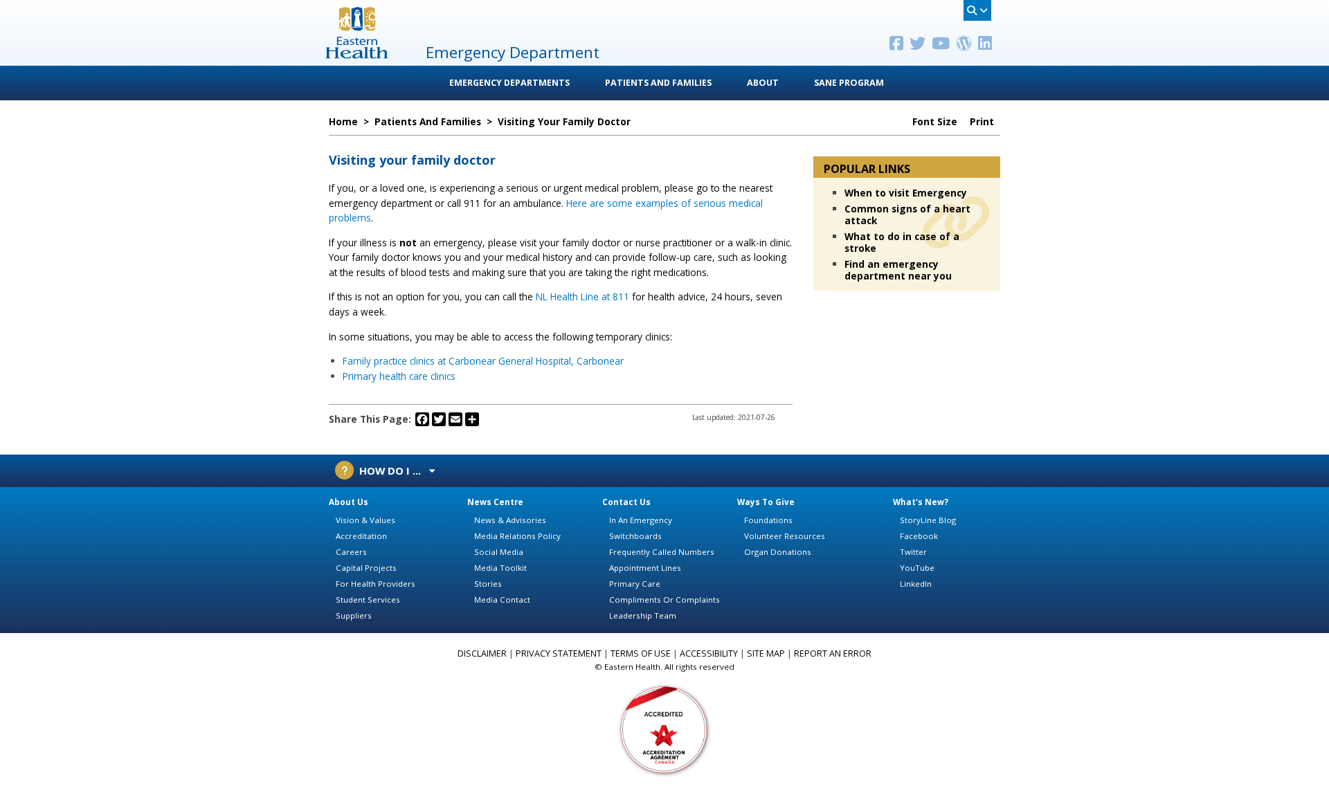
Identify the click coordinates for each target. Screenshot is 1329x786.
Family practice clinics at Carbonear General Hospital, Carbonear (483, 360)
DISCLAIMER (482, 653)
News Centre (495, 502)
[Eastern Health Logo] (356, 54)
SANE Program (849, 83)
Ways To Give (766, 502)
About (763, 83)
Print (983, 122)
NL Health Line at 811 (581, 296)
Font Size (936, 122)
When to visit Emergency (905, 192)
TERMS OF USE (641, 653)
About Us (348, 502)
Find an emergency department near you (898, 269)
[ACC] (664, 729)
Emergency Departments (509, 83)
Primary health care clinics (399, 376)
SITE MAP (766, 653)
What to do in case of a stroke (901, 242)
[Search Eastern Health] (977, 10)
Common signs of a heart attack (907, 214)
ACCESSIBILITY (709, 653)
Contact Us (626, 502)
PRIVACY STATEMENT (559, 653)
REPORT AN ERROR (832, 653)
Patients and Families (658, 83)
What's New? (920, 502)
